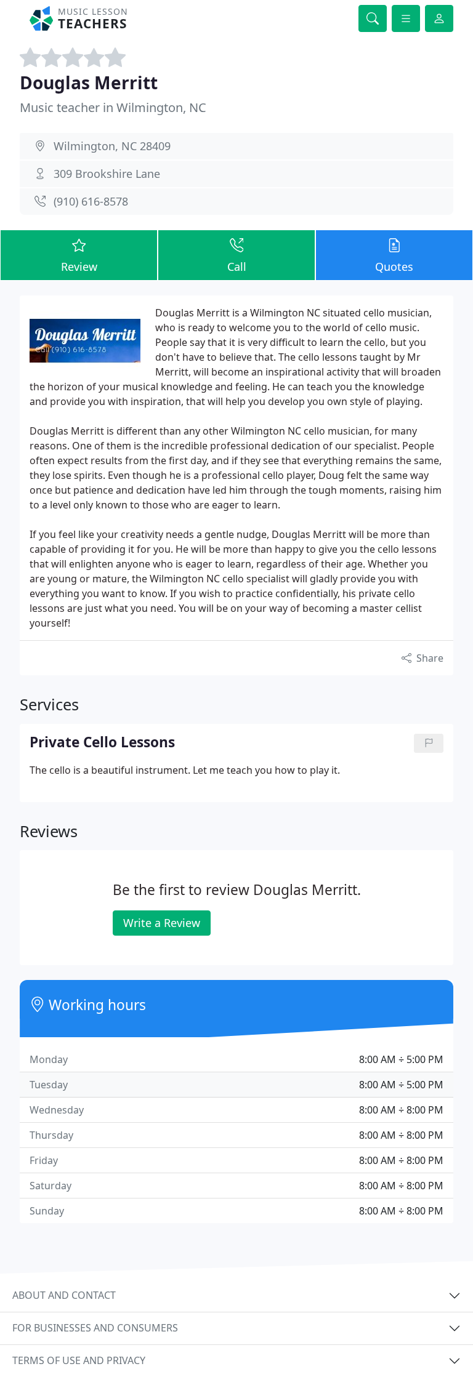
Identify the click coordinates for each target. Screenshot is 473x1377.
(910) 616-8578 (91, 201)
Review (79, 266)
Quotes (394, 266)
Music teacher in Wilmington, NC (113, 107)
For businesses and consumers (95, 1328)
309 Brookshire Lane (107, 173)
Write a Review (161, 922)
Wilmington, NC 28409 (112, 146)
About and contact (64, 1295)
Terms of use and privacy (78, 1360)
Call (236, 266)
